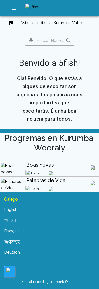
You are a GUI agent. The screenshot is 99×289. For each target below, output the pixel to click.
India (40, 22)
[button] (14, 8)
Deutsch (12, 252)
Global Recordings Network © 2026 (49, 282)
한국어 (10, 220)
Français (12, 231)
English (11, 209)
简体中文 (12, 241)
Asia (24, 22)
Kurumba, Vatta (67, 22)
